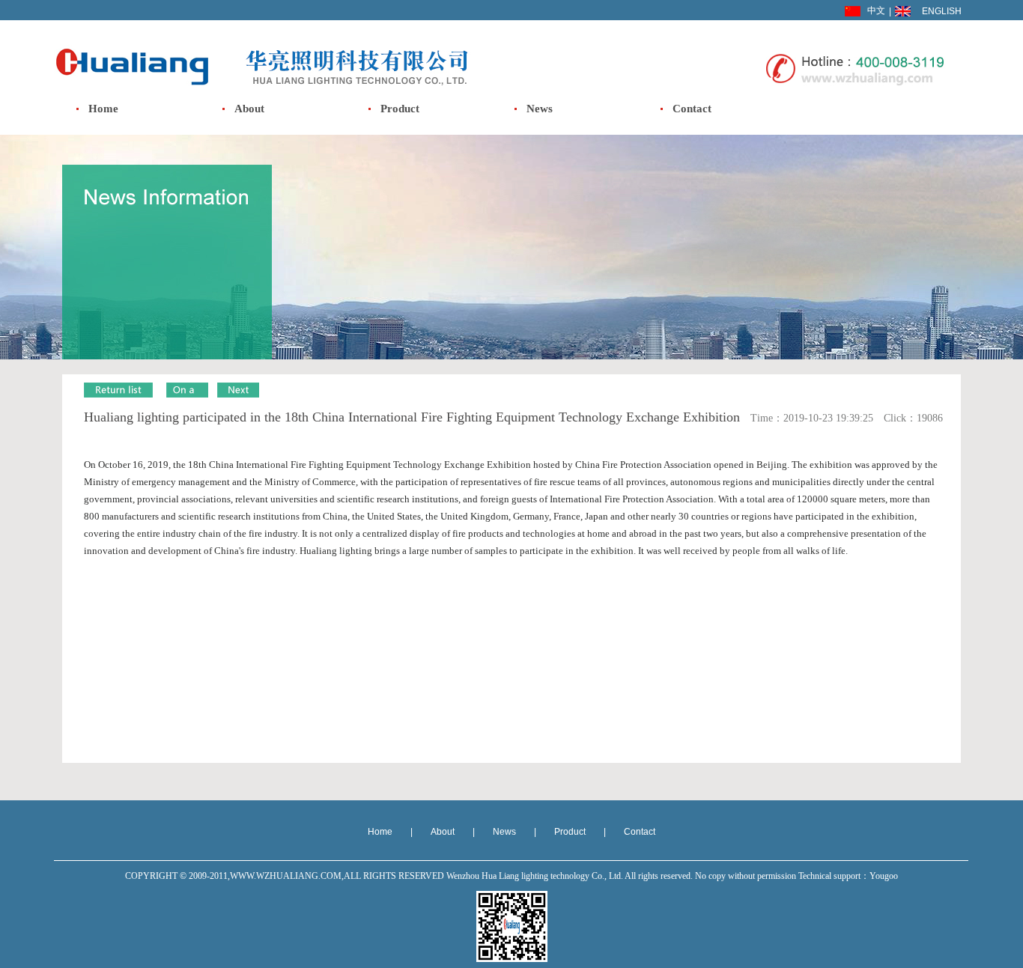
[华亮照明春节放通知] (187, 394)
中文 (876, 10)
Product (399, 109)
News (539, 109)
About (249, 109)
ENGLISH (942, 11)
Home (103, 109)
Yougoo (883, 876)
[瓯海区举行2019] (238, 394)
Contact (692, 109)
